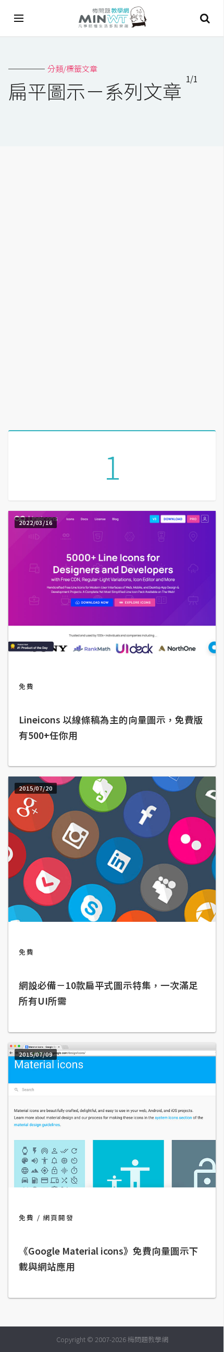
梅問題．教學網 (112, 18)
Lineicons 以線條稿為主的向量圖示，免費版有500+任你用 (111, 727)
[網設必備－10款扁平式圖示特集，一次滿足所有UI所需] (112, 918)
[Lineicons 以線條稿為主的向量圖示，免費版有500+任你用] (112, 652)
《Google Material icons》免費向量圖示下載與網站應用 (108, 1258)
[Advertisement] (112, 284)
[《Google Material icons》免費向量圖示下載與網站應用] (112, 1184)
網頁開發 (58, 1217)
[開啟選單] (19, 18)
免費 (26, 686)
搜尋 (205, 18)
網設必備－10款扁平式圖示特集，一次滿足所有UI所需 (108, 993)
